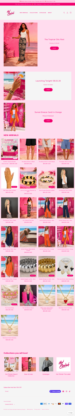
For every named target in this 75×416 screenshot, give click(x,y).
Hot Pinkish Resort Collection (11, 375)
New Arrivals (28, 374)
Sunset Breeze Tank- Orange (9, 279)
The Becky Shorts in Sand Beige (47, 161)
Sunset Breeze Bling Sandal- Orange (28, 250)
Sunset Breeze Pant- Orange (47, 249)
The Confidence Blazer (28, 307)
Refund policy (30, 409)
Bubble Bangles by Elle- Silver (28, 279)
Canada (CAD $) (9, 404)
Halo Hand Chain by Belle (9, 190)
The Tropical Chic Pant (28, 220)
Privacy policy (37, 409)
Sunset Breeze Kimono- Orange (65, 249)
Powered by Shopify (21, 409)
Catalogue (46, 374)
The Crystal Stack (9, 307)
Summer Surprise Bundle (9, 161)
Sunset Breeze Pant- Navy (65, 220)
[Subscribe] (28, 391)
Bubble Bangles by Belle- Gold (46, 279)
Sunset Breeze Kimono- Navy (47, 220)
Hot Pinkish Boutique (12, 409)
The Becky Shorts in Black (28, 161)
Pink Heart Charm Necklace (9, 337)
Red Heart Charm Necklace (65, 307)
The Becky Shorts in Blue (65, 161)
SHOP (54, 48)
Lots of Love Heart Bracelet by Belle (28, 191)
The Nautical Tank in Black (9, 220)
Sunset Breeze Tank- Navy (9, 249)
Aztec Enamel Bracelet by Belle (47, 190)
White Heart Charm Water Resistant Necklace (47, 308)
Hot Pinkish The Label (63, 374)
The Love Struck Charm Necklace (65, 279)
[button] (64, 12)
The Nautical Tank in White (65, 190)
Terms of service (45, 409)
